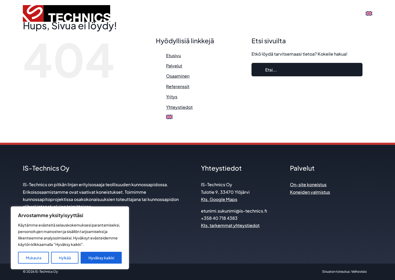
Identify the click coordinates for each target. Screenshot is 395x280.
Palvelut (174, 66)
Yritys (171, 96)
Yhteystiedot (179, 107)
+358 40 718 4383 (219, 218)
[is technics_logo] (66, 7)
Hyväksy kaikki (101, 257)
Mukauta (33, 257)
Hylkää (65, 257)
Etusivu (173, 55)
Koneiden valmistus (310, 192)
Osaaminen (177, 76)
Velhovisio (359, 272)
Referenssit (177, 86)
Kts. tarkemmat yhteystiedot (230, 225)
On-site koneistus (308, 184)
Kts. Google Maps (219, 199)
